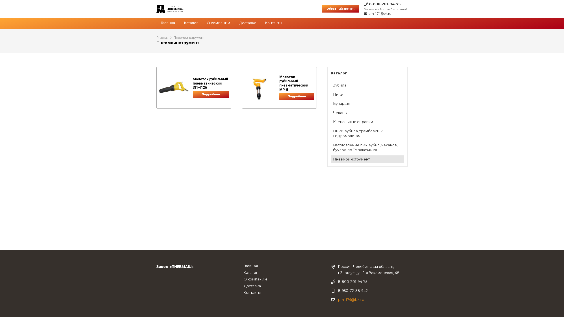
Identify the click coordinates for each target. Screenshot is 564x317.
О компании (255, 279)
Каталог (251, 273)
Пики (338, 94)
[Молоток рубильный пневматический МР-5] (259, 87)
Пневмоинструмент (351, 159)
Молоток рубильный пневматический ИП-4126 (210, 83)
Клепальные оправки (353, 122)
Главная (162, 38)
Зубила (339, 85)
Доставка (252, 286)
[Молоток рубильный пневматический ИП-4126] (174, 87)
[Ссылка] (170, 9)
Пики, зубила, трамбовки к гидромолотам (358, 133)
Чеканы (340, 113)
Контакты (252, 293)
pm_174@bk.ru (351, 300)
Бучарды (341, 103)
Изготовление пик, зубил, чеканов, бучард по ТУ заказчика (365, 147)
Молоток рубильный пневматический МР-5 (293, 83)
